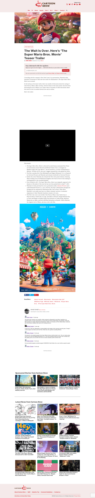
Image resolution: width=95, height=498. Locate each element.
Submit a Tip (35, 492)
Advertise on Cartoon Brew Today (23, 496)
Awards (41, 10)
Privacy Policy (51, 73)
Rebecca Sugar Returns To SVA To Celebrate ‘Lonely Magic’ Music (69, 388)
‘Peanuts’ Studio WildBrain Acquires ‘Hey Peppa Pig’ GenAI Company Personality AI (24, 437)
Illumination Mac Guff (58, 299)
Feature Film (29, 47)
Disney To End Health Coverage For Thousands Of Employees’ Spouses (46, 437)
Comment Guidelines (46, 492)
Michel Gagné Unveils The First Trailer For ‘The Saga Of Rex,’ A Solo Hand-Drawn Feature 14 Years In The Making (47, 455)
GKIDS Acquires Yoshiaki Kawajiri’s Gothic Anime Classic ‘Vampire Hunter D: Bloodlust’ (68, 437)
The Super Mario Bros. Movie (47, 303)
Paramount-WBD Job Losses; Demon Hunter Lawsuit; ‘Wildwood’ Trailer (67, 455)
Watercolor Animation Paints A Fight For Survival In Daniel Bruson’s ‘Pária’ (68, 474)
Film (29, 10)
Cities (55, 10)
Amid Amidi (29, 60)
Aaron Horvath (39, 299)
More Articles (42, 309)
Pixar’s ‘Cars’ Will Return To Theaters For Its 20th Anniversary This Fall (69, 418)
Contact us (57, 492)
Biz (51, 10)
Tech (46, 10)
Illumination (48, 299)
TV (32, 10)
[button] (47, 145)
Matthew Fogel (39, 301)
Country (62, 10)
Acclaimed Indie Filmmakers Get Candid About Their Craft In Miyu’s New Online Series (25, 474)
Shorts (36, 10)
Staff (29, 492)
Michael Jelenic (49, 301)
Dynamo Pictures (61, 186)
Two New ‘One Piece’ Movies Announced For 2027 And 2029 (24, 454)
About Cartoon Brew (20, 492)
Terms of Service (60, 73)
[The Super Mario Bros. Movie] (47, 248)
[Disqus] (47, 331)
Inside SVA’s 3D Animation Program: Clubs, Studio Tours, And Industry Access (25, 389)
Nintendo (57, 301)
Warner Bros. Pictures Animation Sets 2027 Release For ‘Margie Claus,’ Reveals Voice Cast (46, 474)
